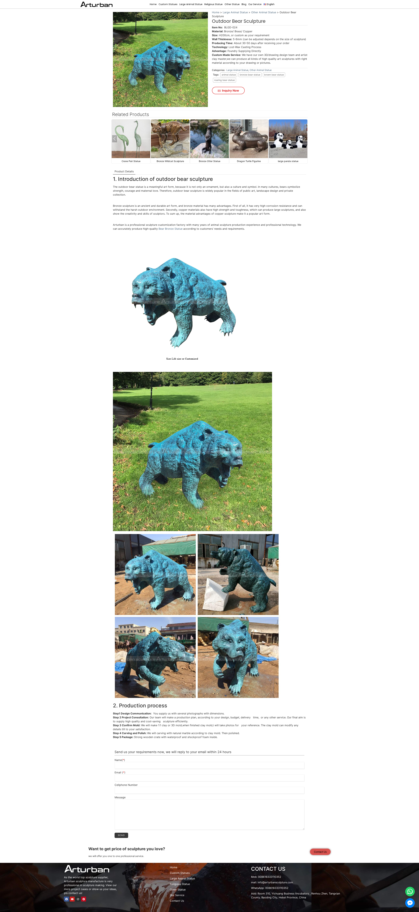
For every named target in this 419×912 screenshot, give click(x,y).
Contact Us (177, 900)
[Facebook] (66, 899)
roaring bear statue (224, 80)
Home (153, 4)
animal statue (229, 74)
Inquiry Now (230, 90)
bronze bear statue (250, 74)
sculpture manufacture (90, 881)
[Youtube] (72, 899)
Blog (244, 4)
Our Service (255, 4)
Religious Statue (213, 4)
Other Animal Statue (263, 12)
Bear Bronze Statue (171, 228)
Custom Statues (168, 4)
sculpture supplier (97, 877)
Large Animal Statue (190, 4)
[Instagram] (77, 899)
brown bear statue (274, 74)
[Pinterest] (83, 899)
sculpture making (93, 885)
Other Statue (232, 4)
